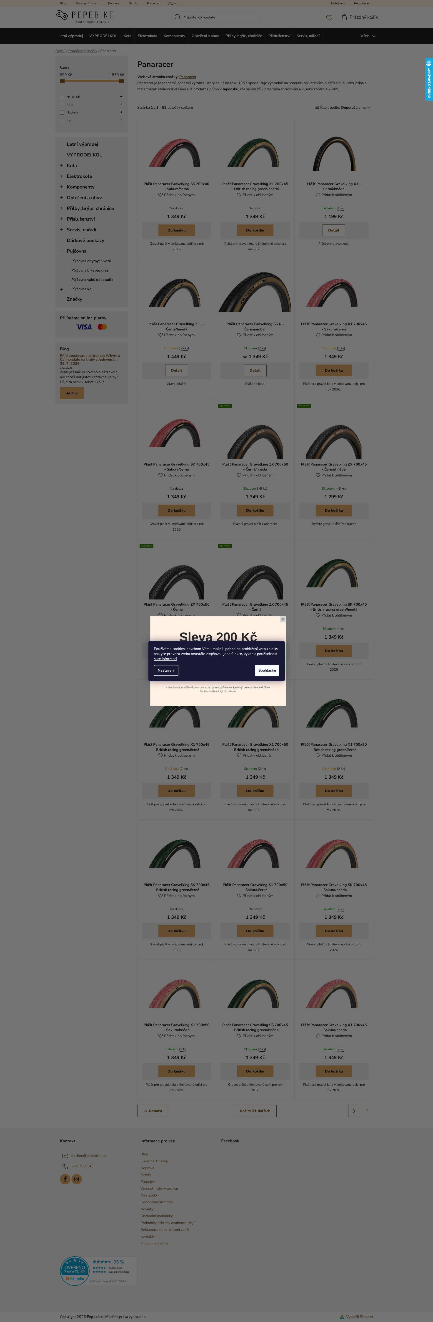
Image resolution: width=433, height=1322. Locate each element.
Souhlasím (267, 670)
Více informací (165, 658)
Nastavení (166, 670)
